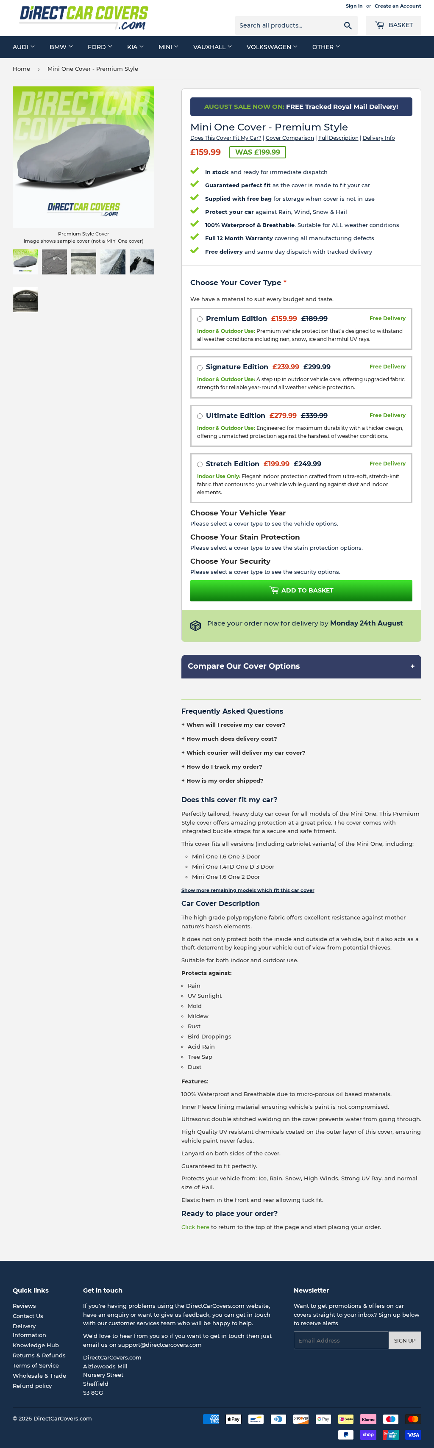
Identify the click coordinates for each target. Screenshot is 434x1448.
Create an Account (398, 6)
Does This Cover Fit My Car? (226, 138)
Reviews (24, 1305)
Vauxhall (210, 47)
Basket (400, 25)
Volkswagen (270, 47)
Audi (21, 47)
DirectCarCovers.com (62, 1418)
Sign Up (405, 1340)
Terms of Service (36, 1365)
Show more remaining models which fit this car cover (247, 890)
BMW (59, 47)
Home (21, 68)
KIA (133, 47)
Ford (98, 47)
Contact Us (28, 1315)
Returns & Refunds (39, 1355)
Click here (195, 1227)
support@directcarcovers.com (160, 1344)
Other (323, 47)
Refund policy (32, 1385)
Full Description (338, 138)
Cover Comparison (290, 138)
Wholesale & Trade (39, 1375)
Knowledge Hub (36, 1345)
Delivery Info (379, 138)
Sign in (354, 6)
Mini (166, 47)
